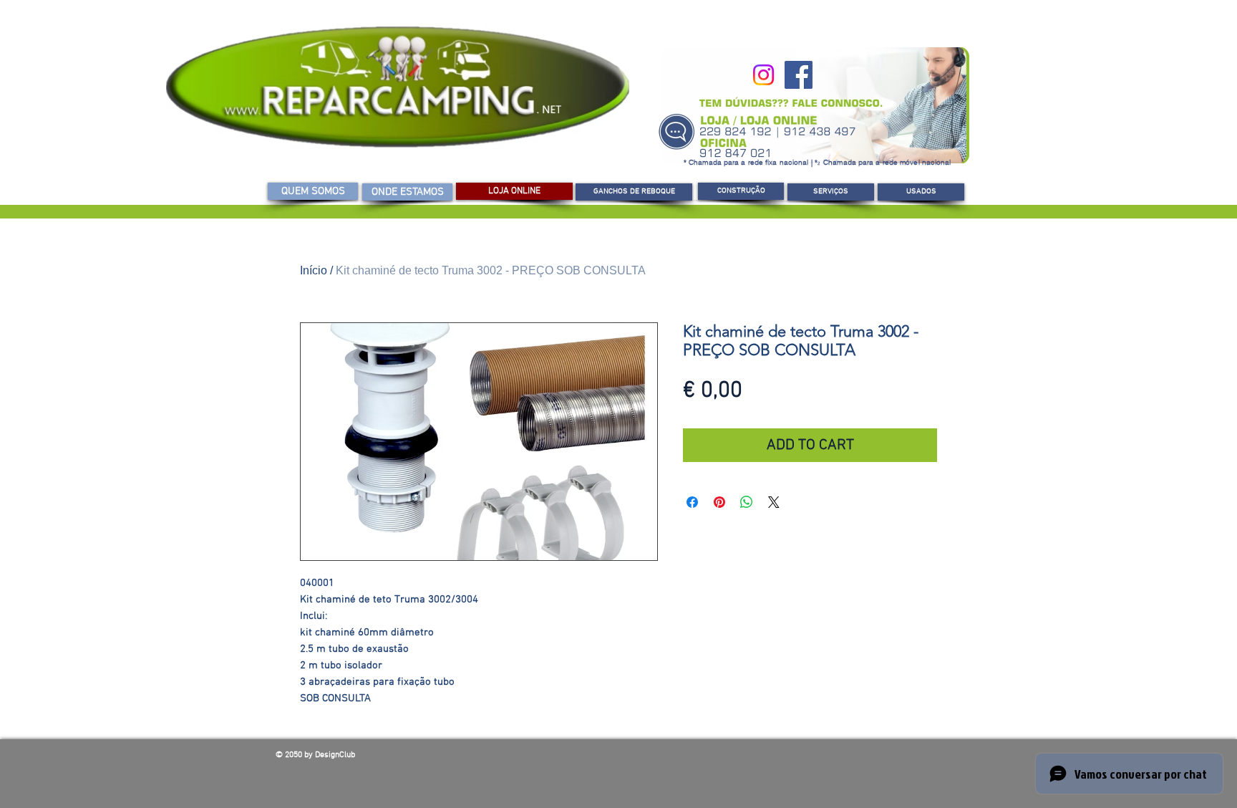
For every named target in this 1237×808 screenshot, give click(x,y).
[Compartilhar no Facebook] (692, 502)
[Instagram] (763, 75)
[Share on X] (773, 502)
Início (313, 270)
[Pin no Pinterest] (719, 502)
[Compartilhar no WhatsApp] (746, 502)
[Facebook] (798, 75)
